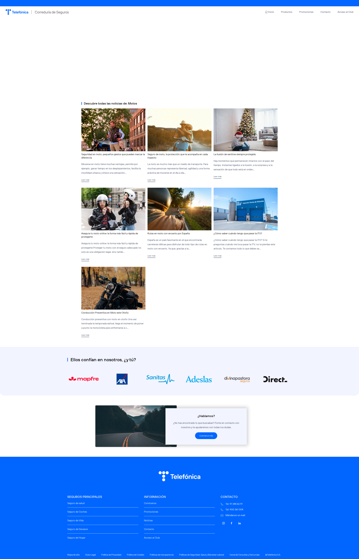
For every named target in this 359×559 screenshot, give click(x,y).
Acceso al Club (345, 11)
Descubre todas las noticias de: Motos (110, 103)
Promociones (306, 11)
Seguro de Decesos (77, 529)
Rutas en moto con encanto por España (169, 233)
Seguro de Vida (75, 520)
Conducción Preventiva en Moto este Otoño (105, 312)
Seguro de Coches (77, 511)
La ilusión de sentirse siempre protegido (235, 154)
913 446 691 (331, 3)
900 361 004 (347, 3)
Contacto (325, 11)
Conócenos (150, 503)
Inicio (271, 11)
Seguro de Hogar (76, 537)
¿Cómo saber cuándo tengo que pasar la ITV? (238, 233)
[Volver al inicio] (37, 12)
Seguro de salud (76, 503)
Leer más (85, 180)
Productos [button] (286, 11)
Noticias (148, 520)
